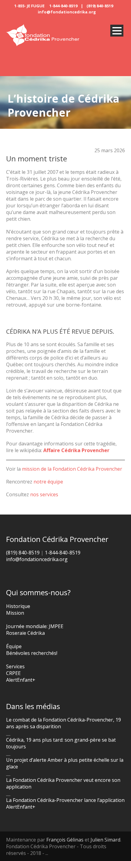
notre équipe (48, 481)
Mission (15, 613)
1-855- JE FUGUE (29, 6)
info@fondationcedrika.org (67, 12)
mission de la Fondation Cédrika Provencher (72, 469)
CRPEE (13, 673)
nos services (44, 494)
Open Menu (116, 31)
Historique (18, 606)
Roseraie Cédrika (25, 633)
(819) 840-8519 (100, 6)
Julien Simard (105, 839)
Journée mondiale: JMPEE (34, 626)
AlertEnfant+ (20, 679)
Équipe (14, 646)
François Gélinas (64, 839)
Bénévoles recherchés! (31, 653)
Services (15, 666)
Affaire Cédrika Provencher (76, 450)
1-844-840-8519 (63, 6)
